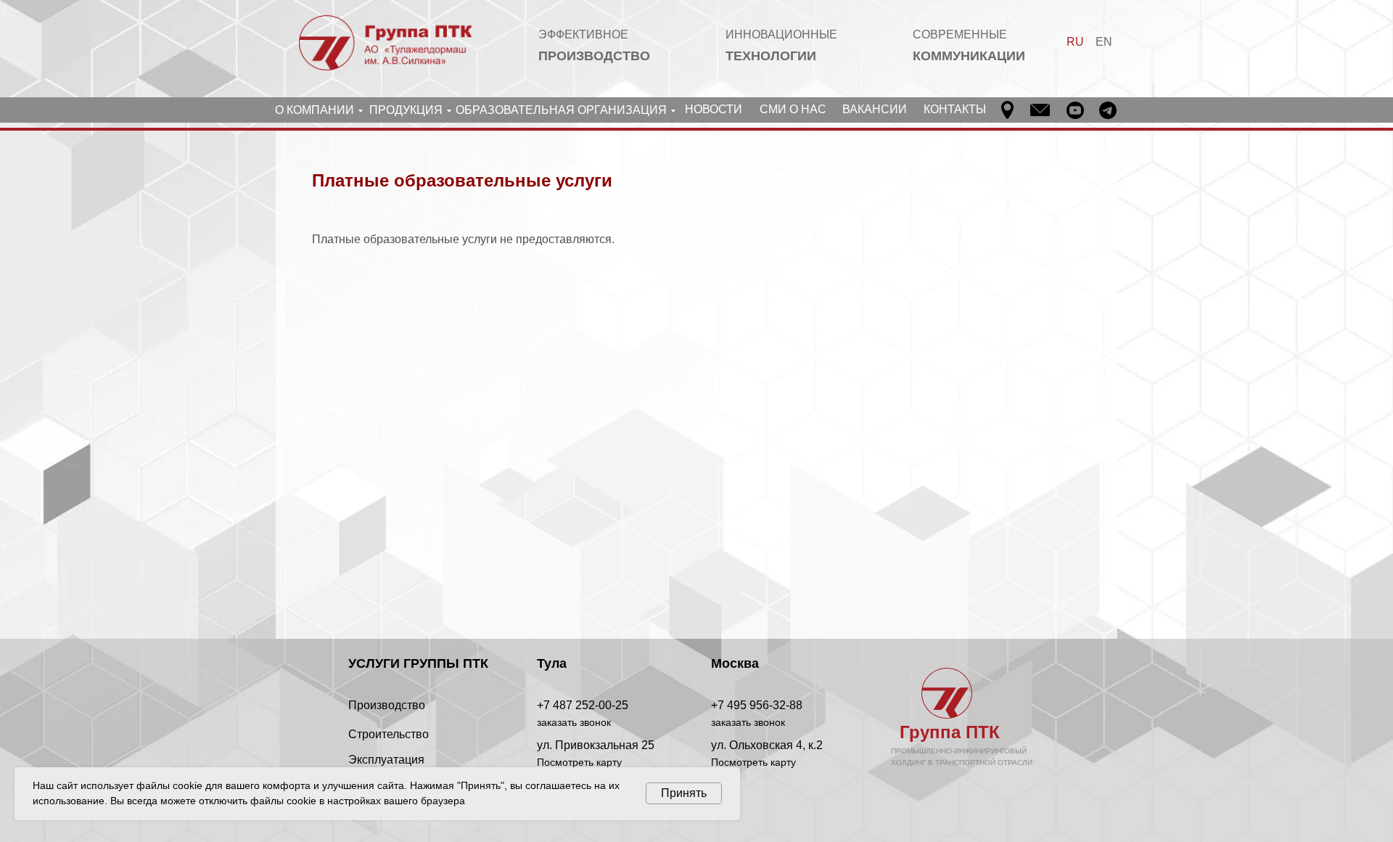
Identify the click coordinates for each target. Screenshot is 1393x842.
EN (1104, 42)
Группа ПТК (950, 732)
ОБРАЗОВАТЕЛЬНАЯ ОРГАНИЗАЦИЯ (561, 110)
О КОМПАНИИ (314, 110)
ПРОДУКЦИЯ (406, 110)
